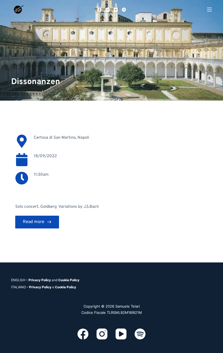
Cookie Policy (68, 280)
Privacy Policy (40, 280)
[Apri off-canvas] (209, 9)
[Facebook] (99, 10)
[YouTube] (116, 10)
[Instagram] (108, 10)
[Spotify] (124, 10)
